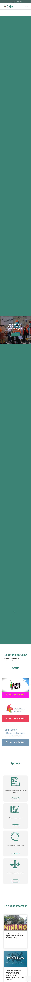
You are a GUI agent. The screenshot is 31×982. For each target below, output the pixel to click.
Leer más (15, 335)
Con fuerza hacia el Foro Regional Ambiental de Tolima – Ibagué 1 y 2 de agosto (15, 935)
